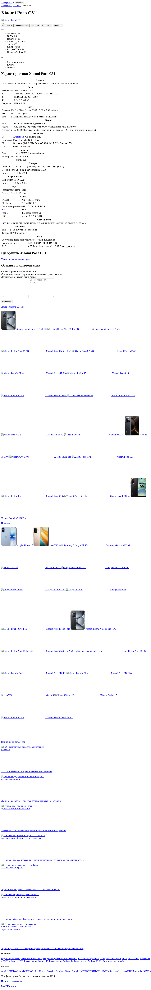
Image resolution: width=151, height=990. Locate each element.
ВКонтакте (7, 25)
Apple (4, 971)
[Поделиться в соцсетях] (2, 23)
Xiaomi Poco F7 (116, 434)
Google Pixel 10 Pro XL (117, 567)
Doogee (43, 971)
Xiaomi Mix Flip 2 (54, 434)
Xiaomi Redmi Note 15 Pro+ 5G (31, 329)
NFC (4, 209)
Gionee (68, 971)
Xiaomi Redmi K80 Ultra (123, 395)
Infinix (110, 971)
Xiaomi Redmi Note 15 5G (58, 351)
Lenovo (122, 971)
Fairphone (60, 971)
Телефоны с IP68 (14, 961)
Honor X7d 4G (53, 567)
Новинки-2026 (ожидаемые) (40, 958)
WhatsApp (46, 25)
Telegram (35, 25)
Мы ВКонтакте (8, 986)
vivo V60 (50, 695)
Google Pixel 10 (118, 589)
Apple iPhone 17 (25, 545)
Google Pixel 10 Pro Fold (57, 629)
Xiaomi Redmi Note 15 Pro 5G (106, 329)
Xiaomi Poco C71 (124, 457)
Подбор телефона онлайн (111, 961)
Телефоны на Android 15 (36, 961)
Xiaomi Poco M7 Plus (56, 373)
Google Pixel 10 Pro (55, 589)
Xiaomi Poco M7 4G (126, 351)
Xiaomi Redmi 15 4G (56, 395)
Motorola (137, 971)
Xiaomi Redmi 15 (120, 373)
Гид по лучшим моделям (13, 958)
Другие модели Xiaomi (12, 307)
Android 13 (18, 136)
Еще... (25, 518)
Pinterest (58, 25)
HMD (81, 971)
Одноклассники (21, 25)
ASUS (10, 971)
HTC (95, 971)
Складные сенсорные (110, 958)
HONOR (88, 971)
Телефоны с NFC (130, 958)
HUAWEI (102, 971)
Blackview (18, 971)
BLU (25, 971)
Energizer (51, 971)
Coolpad (35, 971)
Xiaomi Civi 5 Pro (63, 457)
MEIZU (129, 971)
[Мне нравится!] (2, 29)
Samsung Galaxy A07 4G (117, 545)
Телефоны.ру (7, 2)
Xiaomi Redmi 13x (54, 496)
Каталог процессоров (88, 958)
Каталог (19, 3)
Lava (116, 971)
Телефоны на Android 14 (61, 961)
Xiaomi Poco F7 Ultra (120, 496)
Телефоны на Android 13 (86, 961)
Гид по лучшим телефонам (14, 742)
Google (75, 971)
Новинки (5, 523)
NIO (144, 971)
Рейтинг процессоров (66, 958)
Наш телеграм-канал (11, 981)
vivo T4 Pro (55, 545)
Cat (29, 971)
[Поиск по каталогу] (26, 3)
